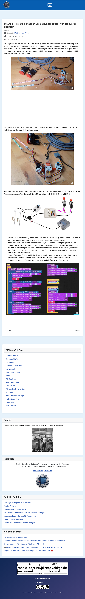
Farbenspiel (10, 402)
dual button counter (13, 372)
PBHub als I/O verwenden (15, 389)
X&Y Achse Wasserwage (15, 396)
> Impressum (39, 582)
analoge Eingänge (12, 382)
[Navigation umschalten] (49, 5)
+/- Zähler (9, 392)
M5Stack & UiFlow (12, 356)
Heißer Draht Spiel (12, 399)
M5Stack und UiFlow (22, 33)
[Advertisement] (42, 110)
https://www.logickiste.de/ (42, 471)
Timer (8, 376)
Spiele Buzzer (11, 406)
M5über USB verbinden (14, 366)
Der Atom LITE (11, 362)
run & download (11, 369)
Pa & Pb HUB (10, 386)
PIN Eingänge (11, 379)
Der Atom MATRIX (12, 359)
